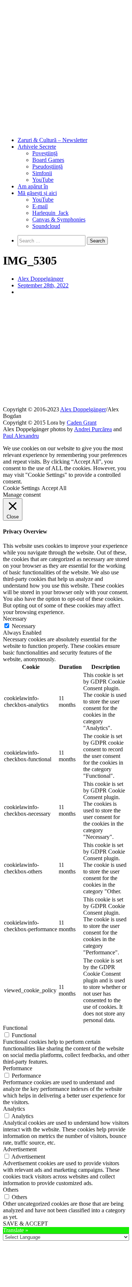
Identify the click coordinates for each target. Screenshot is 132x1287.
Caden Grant (81, 422)
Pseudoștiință (47, 166)
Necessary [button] (15, 619)
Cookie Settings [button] (21, 488)
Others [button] (10, 1190)
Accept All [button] (53, 488)
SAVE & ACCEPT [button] (25, 1223)
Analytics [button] (14, 1109)
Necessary (24, 626)
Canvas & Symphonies (58, 219)
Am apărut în (33, 186)
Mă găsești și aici (37, 193)
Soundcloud (46, 226)
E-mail (40, 206)
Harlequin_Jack (50, 213)
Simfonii (42, 173)
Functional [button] (15, 1028)
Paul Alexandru (21, 436)
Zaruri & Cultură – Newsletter (52, 140)
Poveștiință (45, 153)
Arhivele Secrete (37, 146)
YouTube (43, 180)
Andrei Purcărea (93, 429)
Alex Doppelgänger (40, 279)
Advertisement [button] (20, 1149)
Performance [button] (17, 1068)
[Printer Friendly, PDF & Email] (66, 395)
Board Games (48, 160)
